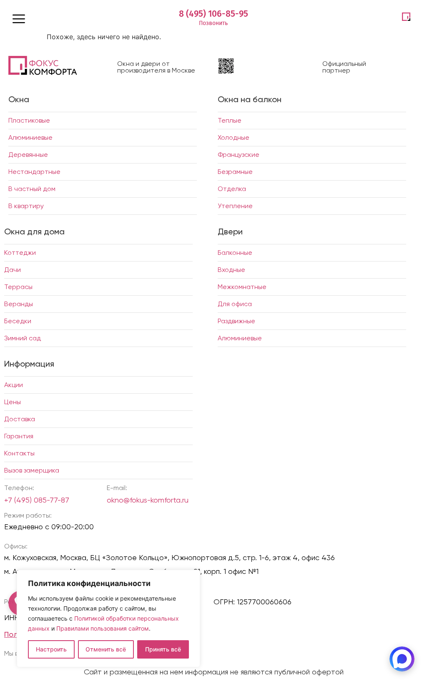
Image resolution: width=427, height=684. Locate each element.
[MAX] (401, 658)
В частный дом (31, 189)
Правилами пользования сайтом (102, 628)
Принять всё (163, 649)
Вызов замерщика (31, 470)
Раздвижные (236, 321)
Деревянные (28, 154)
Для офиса (235, 304)
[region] (108, 618)
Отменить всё (105, 649)
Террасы (18, 287)
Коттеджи (20, 252)
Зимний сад (22, 338)
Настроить (51, 649)
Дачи (12, 270)
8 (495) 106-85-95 (213, 13)
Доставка (19, 419)
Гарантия (18, 436)
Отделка (232, 189)
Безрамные (235, 172)
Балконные (235, 252)
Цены (12, 402)
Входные (231, 270)
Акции (13, 385)
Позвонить (213, 23)
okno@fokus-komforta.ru (147, 499)
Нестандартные (34, 172)
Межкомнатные (242, 287)
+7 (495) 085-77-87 (36, 499)
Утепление (235, 206)
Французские (238, 154)
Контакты (19, 453)
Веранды (18, 304)
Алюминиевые (30, 137)
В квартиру (26, 206)
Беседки (17, 321)
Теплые (229, 120)
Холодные (233, 137)
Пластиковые (29, 120)
